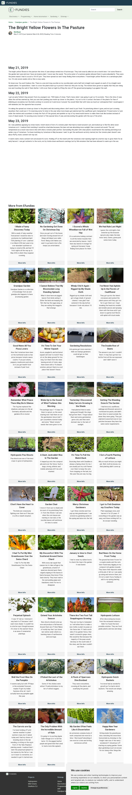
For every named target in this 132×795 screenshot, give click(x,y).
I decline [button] (84, 788)
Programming (37, 3)
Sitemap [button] (64, 16)
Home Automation (50, 3)
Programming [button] (26, 16)
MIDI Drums (32, 784)
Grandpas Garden (63, 791)
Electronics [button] (13, 16)
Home (10, 22)
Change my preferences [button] (99, 788)
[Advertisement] (66, 51)
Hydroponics (32, 781)
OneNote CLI (33, 786)
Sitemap (60, 777)
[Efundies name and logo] (9, 3)
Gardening (62, 3)
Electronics (26, 3)
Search (119, 10)
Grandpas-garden (21, 22)
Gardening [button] (54, 16)
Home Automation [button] (40, 16)
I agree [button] (75, 788)
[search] (68, 3)
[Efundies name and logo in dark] (18, 9)
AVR (58, 789)
